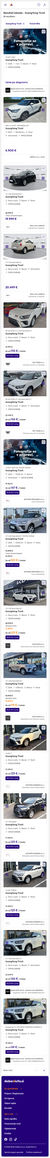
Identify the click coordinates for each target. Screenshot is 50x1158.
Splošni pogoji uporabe (13, 1152)
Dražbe (7, 1133)
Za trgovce (9, 1098)
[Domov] (11, 5)
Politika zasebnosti (34, 1152)
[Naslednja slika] (43, 109)
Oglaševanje (10, 1128)
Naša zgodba (10, 1119)
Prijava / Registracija (14, 1093)
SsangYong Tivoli (13, 24)
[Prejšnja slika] (6, 109)
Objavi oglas (10, 1103)
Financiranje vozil (12, 1124)
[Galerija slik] (25, 110)
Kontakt (8, 1108)
